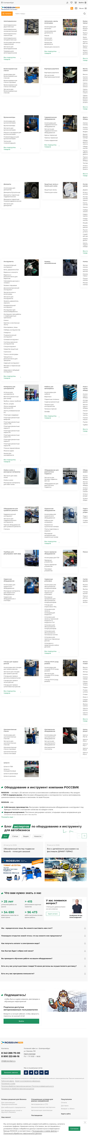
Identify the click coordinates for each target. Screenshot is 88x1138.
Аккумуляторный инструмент (10, 266)
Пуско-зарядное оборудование (50, 553)
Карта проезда (29, 1054)
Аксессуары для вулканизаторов (10, 122)
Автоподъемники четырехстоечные (10, 39)
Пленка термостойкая (12, 448)
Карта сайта (66, 1114)
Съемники (7, 352)
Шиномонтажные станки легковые (10, 752)
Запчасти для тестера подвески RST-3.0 (50, 479)
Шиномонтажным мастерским (43, 1107)
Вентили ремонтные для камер (11, 397)
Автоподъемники (10, 21)
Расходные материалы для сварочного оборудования (12, 592)
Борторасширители (51, 69)
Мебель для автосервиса (49, 387)
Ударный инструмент (11, 363)
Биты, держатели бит (11, 269)
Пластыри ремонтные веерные (12, 418)
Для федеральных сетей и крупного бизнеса (11, 1111)
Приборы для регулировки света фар (12, 553)
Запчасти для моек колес (10, 476)
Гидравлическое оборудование (50, 118)
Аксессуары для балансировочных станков (10, 76)
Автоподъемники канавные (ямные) (10, 30)
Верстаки (47, 396)
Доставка (64, 1106)
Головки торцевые (10, 285)
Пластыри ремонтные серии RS (12, 444)
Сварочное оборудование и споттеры (10, 598)
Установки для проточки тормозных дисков (52, 639)
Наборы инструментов (12, 330)
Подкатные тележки (51, 399)
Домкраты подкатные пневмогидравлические (12, 200)
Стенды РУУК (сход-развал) (51, 680)
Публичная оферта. (7, 1081)
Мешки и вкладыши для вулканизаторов (12, 133)
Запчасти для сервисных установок (49, 592)
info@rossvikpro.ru (8, 1061)
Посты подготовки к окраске (51, 530)
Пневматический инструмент (10, 336)
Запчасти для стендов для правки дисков (11, 672)
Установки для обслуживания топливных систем (51, 632)
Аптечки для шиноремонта (9, 393)
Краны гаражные (50, 135)
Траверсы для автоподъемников (10, 52)
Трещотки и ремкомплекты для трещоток (10, 358)
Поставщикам (36, 1115)
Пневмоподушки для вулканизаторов (11, 137)
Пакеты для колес (50, 192)
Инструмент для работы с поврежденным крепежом (12, 316)
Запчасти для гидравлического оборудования (50, 130)
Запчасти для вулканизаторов (10, 129)
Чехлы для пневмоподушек (10, 142)
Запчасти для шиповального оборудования (49, 742)
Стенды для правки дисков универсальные (12, 677)
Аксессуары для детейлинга (50, 32)
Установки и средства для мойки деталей (51, 645)
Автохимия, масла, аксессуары (51, 22)
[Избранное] (71, 2)
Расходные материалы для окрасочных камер (51, 535)
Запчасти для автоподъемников (10, 47)
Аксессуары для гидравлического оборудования (50, 124)
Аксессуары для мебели (50, 393)
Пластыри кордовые (11, 415)
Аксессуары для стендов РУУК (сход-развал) (51, 669)
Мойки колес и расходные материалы (12, 471)
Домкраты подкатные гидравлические (11, 195)
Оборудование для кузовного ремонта (11, 509)
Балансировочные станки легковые (10, 85)
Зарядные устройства (48, 561)
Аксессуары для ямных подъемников (12, 43)
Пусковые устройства (48, 569)
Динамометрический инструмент (11, 289)
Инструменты (9, 261)
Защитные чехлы (50, 190)
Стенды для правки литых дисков (11, 681)
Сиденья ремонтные (51, 402)
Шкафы (47, 411)
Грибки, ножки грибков (12, 401)
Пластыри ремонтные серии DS (12, 431)
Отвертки (7, 332)
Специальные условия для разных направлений (42, 1100)
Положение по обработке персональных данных (17, 1088)
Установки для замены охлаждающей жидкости (49, 611)
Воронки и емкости (11, 272)
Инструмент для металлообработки (11, 310)
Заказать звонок (11, 1072)
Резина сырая (9, 451)
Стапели (7, 529)
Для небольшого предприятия (13, 1107)
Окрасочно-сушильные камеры (51, 525)
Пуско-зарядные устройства (50, 565)
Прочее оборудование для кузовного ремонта (12, 525)
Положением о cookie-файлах (44, 1131)
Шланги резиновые (11, 773)
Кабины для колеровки (48, 521)
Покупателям (66, 1099)
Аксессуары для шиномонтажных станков (10, 736)
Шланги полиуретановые (10, 770)
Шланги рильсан (10, 776)
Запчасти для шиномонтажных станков (10, 742)
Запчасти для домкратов (8, 204)
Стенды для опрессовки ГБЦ (50, 605)
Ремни (85, 552)
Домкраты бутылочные (12, 192)
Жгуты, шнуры (9, 404)
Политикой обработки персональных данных (22, 1133)
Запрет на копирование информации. (27, 1081)
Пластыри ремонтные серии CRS (12, 423)
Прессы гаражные (51, 138)
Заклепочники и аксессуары (10, 293)
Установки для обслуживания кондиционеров (50, 626)
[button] (84, 835)
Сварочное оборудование (9, 580)
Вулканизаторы (9, 117)
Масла (46, 35)
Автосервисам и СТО (39, 1104)
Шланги (6, 763)
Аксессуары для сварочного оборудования (9, 586)
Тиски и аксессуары (11, 354)
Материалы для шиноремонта (9, 387)
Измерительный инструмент (10, 306)
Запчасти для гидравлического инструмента (10, 520)
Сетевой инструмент (11, 339)
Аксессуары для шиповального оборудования (50, 736)
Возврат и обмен (67, 1109)
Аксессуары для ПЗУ (51, 557)
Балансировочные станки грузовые (10, 81)
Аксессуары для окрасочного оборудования (50, 516)
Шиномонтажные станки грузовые (10, 748)
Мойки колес (8, 480)
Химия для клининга (51, 47)
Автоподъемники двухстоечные (10, 26)
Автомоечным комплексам (41, 1110)
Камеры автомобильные (50, 262)
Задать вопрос (53, 914)
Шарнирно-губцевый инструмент (11, 371)
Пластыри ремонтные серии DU (12, 436)
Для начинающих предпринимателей (9, 1103)
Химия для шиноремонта (9, 454)
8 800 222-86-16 (10, 1056)
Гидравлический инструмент (10, 515)
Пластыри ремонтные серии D (12, 427)
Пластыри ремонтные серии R (12, 440)
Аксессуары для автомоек (50, 27)
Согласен (74, 1129)
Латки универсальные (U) (12, 411)
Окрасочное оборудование (49, 509)
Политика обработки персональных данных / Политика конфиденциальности (27, 1086)
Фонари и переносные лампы (12, 366)
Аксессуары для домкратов (9, 189)
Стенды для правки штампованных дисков (12, 685)
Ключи (6, 320)
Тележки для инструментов (49, 405)
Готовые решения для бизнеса (13, 1099)
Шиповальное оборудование (49, 730)
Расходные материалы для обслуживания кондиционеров (50, 599)
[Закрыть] (85, 1122)
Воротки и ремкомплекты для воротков (10, 276)
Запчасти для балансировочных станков (10, 91)
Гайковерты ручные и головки (11, 282)
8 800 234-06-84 (72, 8)
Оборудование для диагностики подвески (51, 471)
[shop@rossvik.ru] (76, 8)
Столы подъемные (51, 140)
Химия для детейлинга (48, 43)
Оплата (64, 1102)
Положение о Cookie (8, 1083)
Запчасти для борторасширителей (52, 76)
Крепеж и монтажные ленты (12, 323)
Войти (21, 1021)
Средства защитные (11, 349)
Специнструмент (10, 346)
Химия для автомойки (48, 39)
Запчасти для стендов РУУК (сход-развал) (51, 675)
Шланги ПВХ (8, 766)
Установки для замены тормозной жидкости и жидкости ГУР (51, 619)
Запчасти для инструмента (8, 297)
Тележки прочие (50, 409)
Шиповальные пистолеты (49, 748)
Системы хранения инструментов (10, 343)
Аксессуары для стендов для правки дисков (12, 668)
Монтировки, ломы (10, 327)
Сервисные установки (48, 580)
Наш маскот (6, 1117)
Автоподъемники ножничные (10, 34)
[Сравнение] (67, 2)
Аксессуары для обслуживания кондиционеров (50, 586)
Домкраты (7, 184)
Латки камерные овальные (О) (10, 407)
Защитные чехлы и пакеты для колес (51, 185)
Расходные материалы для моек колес (12, 483)
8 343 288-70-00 (10, 1053)
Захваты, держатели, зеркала (11, 302)
